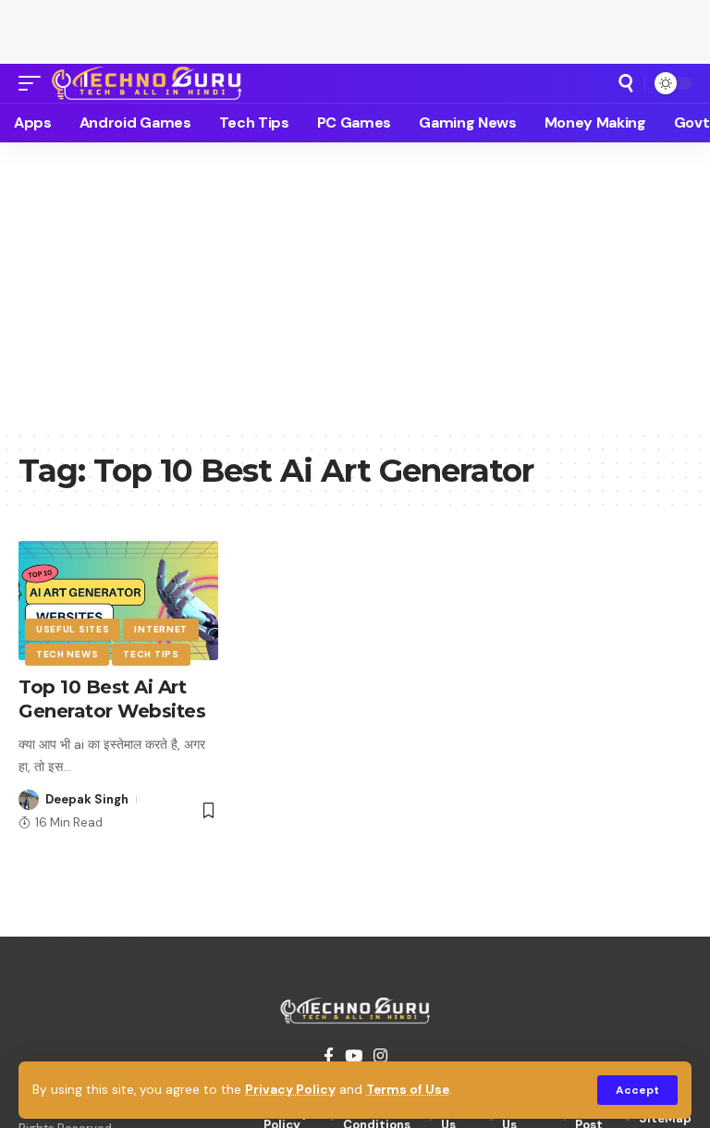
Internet (161, 629)
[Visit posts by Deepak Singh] (28, 800)
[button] (637, 1090)
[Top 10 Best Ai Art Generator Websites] (118, 601)
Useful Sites (72, 629)
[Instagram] (380, 1056)
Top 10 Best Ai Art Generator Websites (114, 699)
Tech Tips (150, 654)
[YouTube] (353, 1056)
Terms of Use (407, 1089)
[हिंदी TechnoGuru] (147, 83)
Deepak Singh (87, 799)
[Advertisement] (355, 27)
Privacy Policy (290, 1089)
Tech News (67, 654)
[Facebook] (328, 1056)
